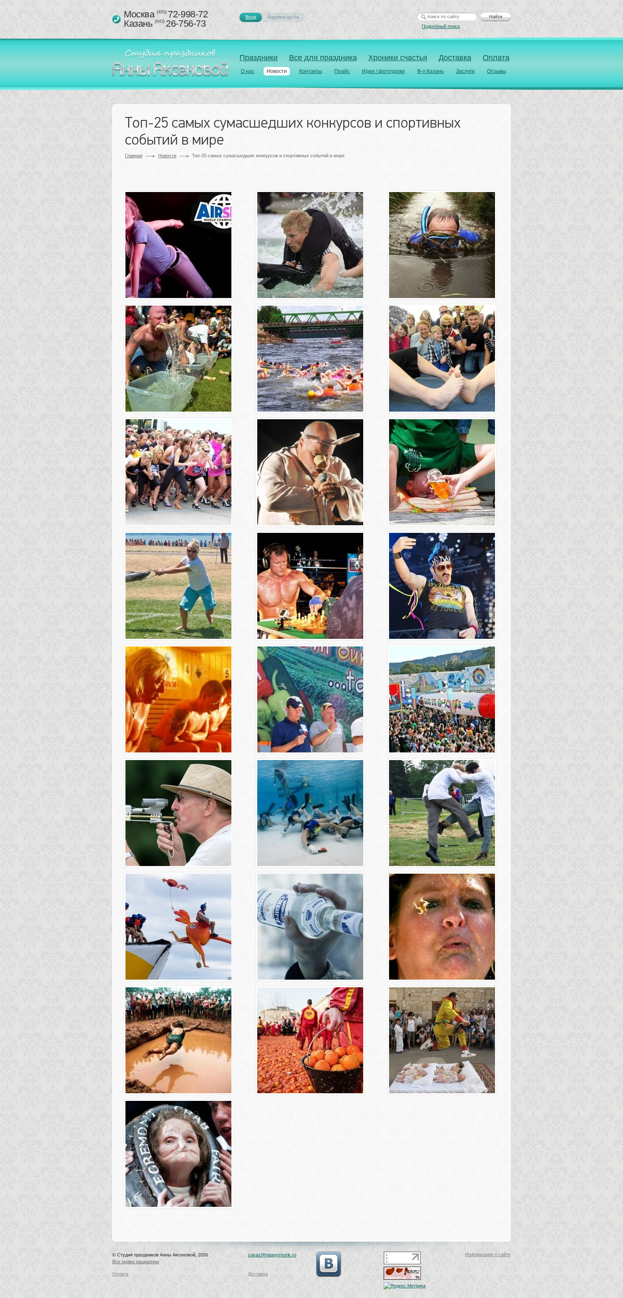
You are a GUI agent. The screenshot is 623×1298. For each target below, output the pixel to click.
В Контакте (328, 1264)
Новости (277, 71)
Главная (133, 155)
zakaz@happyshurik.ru (272, 1254)
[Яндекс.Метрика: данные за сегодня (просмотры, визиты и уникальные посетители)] (405, 1285)
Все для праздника (323, 57)
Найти (495, 16)
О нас (247, 71)
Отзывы (496, 71)
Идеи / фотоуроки (383, 71)
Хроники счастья (397, 57)
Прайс (342, 71)
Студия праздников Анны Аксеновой (172, 65)
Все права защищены (135, 1261)
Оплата (496, 57)
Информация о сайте (488, 1254)
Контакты (310, 71)
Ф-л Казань (430, 71)
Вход (250, 16)
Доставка (455, 57)
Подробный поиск (441, 26)
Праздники (258, 57)
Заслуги (465, 71)
